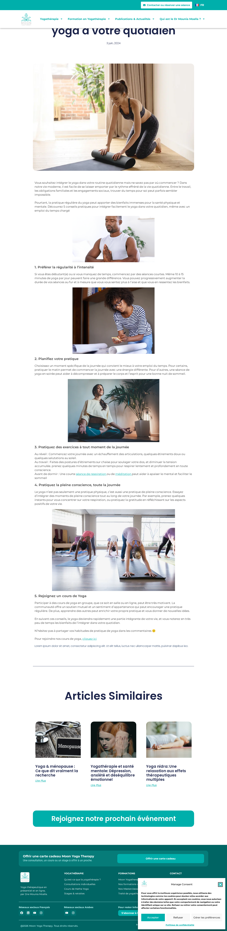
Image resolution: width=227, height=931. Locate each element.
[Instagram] (41, 913)
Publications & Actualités (132, 19)
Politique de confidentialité (180, 925)
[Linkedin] (28, 913)
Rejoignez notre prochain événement (113, 818)
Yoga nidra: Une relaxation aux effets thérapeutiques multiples (166, 773)
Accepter (153, 917)
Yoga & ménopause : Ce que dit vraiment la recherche (56, 771)
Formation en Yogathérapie (87, 19)
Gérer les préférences (206, 917)
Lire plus (40, 780)
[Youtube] (34, 913)
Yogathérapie (49, 19)
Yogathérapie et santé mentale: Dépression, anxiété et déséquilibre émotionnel (113, 773)
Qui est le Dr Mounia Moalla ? (180, 19)
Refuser (178, 917)
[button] (220, 884)
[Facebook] (21, 913)
